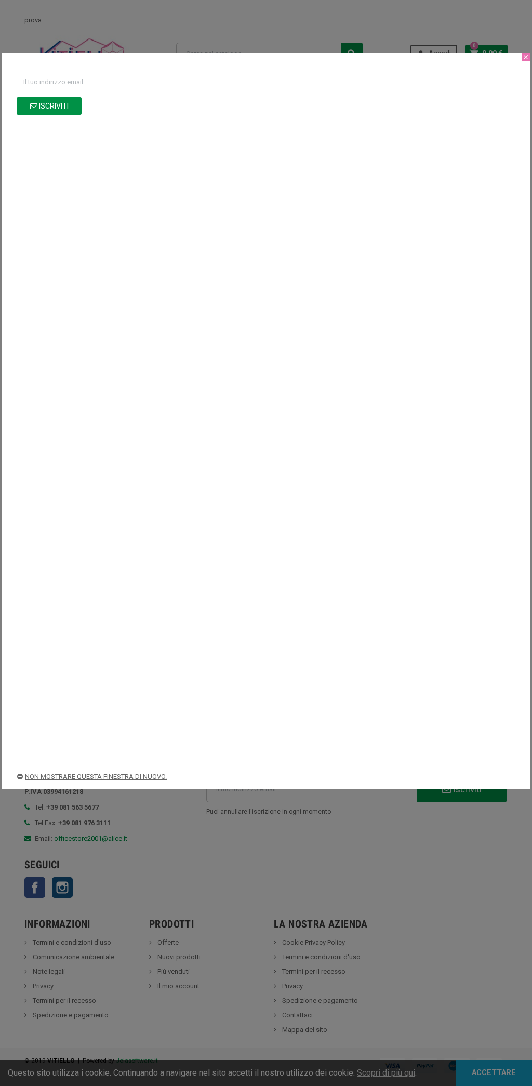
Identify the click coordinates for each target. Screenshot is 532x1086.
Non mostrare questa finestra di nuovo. (96, 776)
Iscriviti (53, 106)
